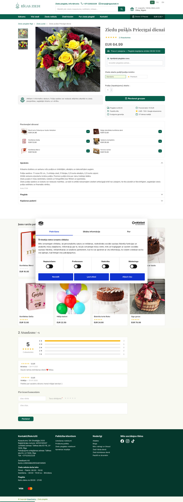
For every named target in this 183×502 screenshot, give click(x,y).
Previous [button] (41, 59)
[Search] (121, 8)
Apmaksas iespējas (62, 449)
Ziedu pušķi (40, 24)
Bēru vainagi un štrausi (101, 446)
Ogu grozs (135, 316)
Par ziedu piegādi (86, 16)
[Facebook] (122, 441)
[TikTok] (133, 441)
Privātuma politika (62, 444)
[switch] (76, 265)
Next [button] (94, 59)
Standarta (110, 77)
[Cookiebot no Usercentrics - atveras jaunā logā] (134, 223)
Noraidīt (55, 277)
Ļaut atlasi (91, 277)
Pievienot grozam (136, 98)
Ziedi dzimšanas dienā (101, 452)
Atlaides (96, 441)
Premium (133, 77)
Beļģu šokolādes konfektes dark (111, 130)
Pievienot (26, 419)
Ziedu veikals (51, 16)
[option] (23, 33)
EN (163, 2)
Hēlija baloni (62, 316)
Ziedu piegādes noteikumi (65, 446)
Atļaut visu (127, 277)
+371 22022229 (90, 4)
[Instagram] (127, 441)
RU (157, 2)
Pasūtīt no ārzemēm (100, 455)
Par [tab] (128, 231)
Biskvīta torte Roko (102, 316)
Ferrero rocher (105, 150)
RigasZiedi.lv (31, 499)
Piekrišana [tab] (54, 231)
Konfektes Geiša (34, 140)
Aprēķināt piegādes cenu (119, 58)
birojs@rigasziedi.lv (110, 4)
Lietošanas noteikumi (63, 441)
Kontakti (104, 16)
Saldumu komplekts (107, 140)
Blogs (95, 444)
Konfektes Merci (34, 150)
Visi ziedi (35, 16)
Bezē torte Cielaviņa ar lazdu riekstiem (42, 130)
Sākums (21, 16)
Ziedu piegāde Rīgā (25, 24)
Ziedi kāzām (67, 16)
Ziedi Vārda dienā (99, 449)
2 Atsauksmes (124, 37)
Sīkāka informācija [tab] (91, 231)
